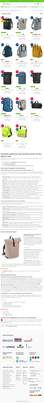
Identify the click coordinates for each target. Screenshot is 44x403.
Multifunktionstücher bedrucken (8, 384)
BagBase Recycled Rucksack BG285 (7, 63)
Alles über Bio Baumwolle (18, 375)
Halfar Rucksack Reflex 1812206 (7, 143)
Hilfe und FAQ (18, 370)
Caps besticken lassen (7, 381)
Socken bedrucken (6, 383)
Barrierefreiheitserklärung (27, 379)
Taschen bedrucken (7, 290)
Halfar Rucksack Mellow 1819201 (22, 116)
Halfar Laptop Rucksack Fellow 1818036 (22, 90)
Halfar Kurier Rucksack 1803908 (7, 35)
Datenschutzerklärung (27, 380)
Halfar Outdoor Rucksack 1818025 (7, 117)
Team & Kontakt (24, 371)
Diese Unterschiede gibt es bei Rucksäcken (18, 161)
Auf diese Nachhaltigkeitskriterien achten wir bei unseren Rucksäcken (20, 165)
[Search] (35, 4)
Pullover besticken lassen (7, 375)
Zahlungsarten (25, 377)
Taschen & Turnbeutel (13, 10)
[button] (7, 357)
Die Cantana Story (25, 373)
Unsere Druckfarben (18, 378)
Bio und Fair (7, 10)
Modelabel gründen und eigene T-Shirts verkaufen (8, 386)
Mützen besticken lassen (7, 379)
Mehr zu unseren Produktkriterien (35, 361)
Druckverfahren (19, 372)
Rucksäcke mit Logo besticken (10, 164)
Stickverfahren (18, 373)
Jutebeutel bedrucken (34, 229)
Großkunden (18, 379)
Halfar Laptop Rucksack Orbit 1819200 (36, 90)
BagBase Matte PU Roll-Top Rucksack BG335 (22, 36)
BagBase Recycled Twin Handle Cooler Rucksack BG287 (22, 63)
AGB (23, 382)
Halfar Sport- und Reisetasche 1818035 (36, 117)
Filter (41, 13)
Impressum (25, 383)
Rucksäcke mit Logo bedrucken (10, 163)
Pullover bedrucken (6, 373)
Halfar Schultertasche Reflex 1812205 (22, 144)
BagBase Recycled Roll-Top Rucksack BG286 (37, 36)
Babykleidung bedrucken (7, 388)
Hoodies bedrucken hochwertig (8, 372)
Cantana (19, 401)
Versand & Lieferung (25, 375)
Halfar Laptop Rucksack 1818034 (7, 89)
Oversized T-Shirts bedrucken (8, 370)
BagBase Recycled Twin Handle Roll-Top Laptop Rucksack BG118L (36, 63)
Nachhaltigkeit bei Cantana (12, 326)
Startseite (3, 10)
